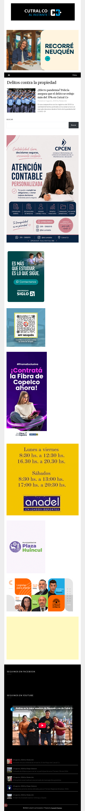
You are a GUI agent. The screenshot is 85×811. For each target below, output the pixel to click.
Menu (74, 75)
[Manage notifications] (6, 805)
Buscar (10, 119)
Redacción (63, 101)
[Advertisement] (42, 638)
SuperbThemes (56, 808)
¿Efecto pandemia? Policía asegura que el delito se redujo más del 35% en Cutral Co (56, 94)
